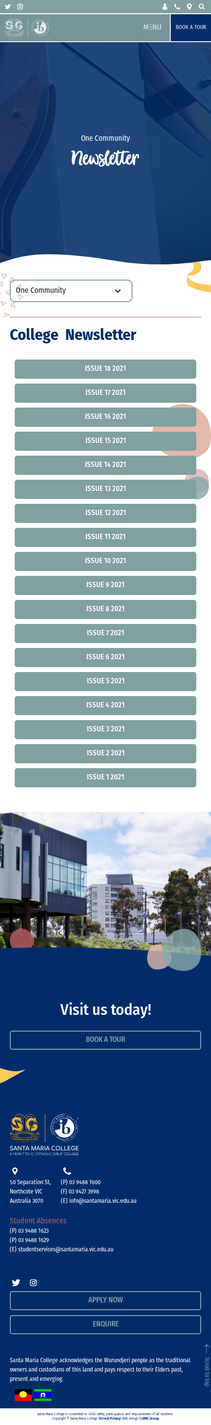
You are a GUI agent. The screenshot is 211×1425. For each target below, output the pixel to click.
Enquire (106, 1324)
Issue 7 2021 (105, 633)
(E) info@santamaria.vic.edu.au (98, 1201)
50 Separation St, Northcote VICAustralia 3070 (30, 1192)
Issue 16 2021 (105, 417)
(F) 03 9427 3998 (80, 1192)
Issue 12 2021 (105, 513)
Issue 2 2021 (106, 753)
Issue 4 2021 (105, 705)
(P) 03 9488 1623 (29, 1231)
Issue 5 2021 (106, 681)
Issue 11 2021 (105, 537)
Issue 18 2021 (105, 369)
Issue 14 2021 (105, 465)
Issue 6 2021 (105, 657)
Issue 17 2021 (105, 393)
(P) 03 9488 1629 (29, 1241)
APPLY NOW (105, 1300)
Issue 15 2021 (105, 441)
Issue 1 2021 (105, 777)
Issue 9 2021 (105, 585)
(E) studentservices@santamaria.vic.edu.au (61, 1250)
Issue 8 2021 (105, 609)
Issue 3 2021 (106, 729)
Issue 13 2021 (105, 489)
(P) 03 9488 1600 (81, 1183)
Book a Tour (191, 27)
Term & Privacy (109, 1419)
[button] (165, 6)
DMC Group (151, 1419)
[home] (70, 27)
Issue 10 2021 (105, 561)
